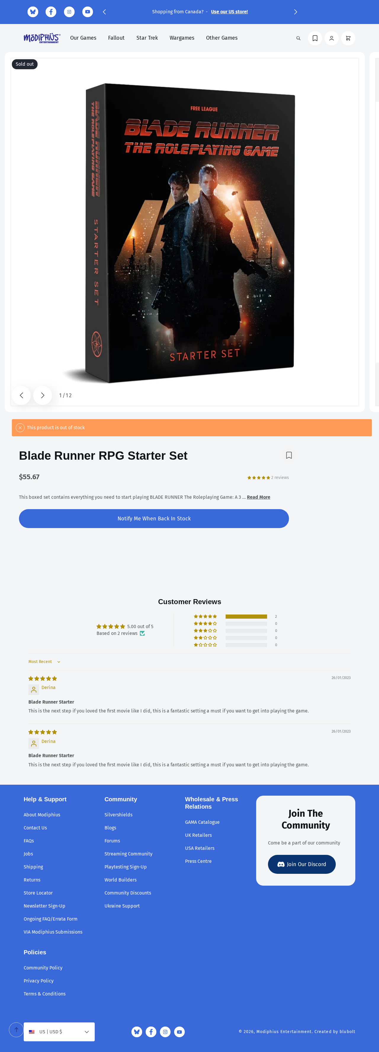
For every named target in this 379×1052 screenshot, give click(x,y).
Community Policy (43, 968)
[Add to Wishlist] (289, 455)
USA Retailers (199, 848)
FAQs (29, 841)
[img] (42, 678)
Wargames (182, 38)
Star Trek (147, 38)
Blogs (110, 828)
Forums (112, 841)
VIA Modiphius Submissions (53, 932)
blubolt (347, 1031)
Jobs (28, 854)
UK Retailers (198, 835)
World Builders (120, 880)
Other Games (221, 38)
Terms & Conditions (44, 994)
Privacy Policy (39, 981)
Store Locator (38, 893)
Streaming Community (128, 854)
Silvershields (118, 815)
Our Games (83, 38)
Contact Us (35, 828)
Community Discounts (128, 893)
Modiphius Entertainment (284, 1031)
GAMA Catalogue (202, 822)
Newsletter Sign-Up (44, 906)
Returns (32, 880)
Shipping (33, 867)
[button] (104, 11)
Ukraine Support (122, 906)
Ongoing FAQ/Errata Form (51, 919)
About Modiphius (42, 815)
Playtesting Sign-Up (126, 867)
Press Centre (198, 861)
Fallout (116, 38)
